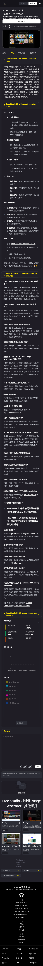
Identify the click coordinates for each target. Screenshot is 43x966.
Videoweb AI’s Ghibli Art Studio (23, 244)
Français (5, 958)
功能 (12, 53)
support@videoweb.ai (12, 412)
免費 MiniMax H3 (20, 902)
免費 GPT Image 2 (20, 908)
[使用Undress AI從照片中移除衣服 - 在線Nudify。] (32, 815)
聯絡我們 (21, 942)
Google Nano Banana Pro (20, 911)
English (5, 949)
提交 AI (22, 927)
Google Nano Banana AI (20, 914)
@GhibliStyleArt (30, 495)
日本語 (18, 949)
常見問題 (21, 53)
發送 (38, 766)
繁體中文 (32, 958)
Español (5, 953)
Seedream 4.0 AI (20, 917)
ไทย (17, 962)
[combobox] (23, 3)
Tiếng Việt (33, 962)
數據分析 (33, 53)
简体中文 (19, 958)
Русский (32, 953)
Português (33, 949)
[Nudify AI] (11, 815)
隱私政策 (21, 936)
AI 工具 (22, 924)
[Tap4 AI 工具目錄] (5, 3)
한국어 (4, 962)
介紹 (4, 53)
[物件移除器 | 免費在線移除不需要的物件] (32, 838)
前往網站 (20, 21)
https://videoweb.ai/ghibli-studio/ (22, 533)
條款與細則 (21, 939)
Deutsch (19, 953)
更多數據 (20, 723)
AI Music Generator (22, 606)
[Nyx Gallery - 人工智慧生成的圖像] (11, 838)
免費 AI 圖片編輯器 (20, 905)
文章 (20, 930)
